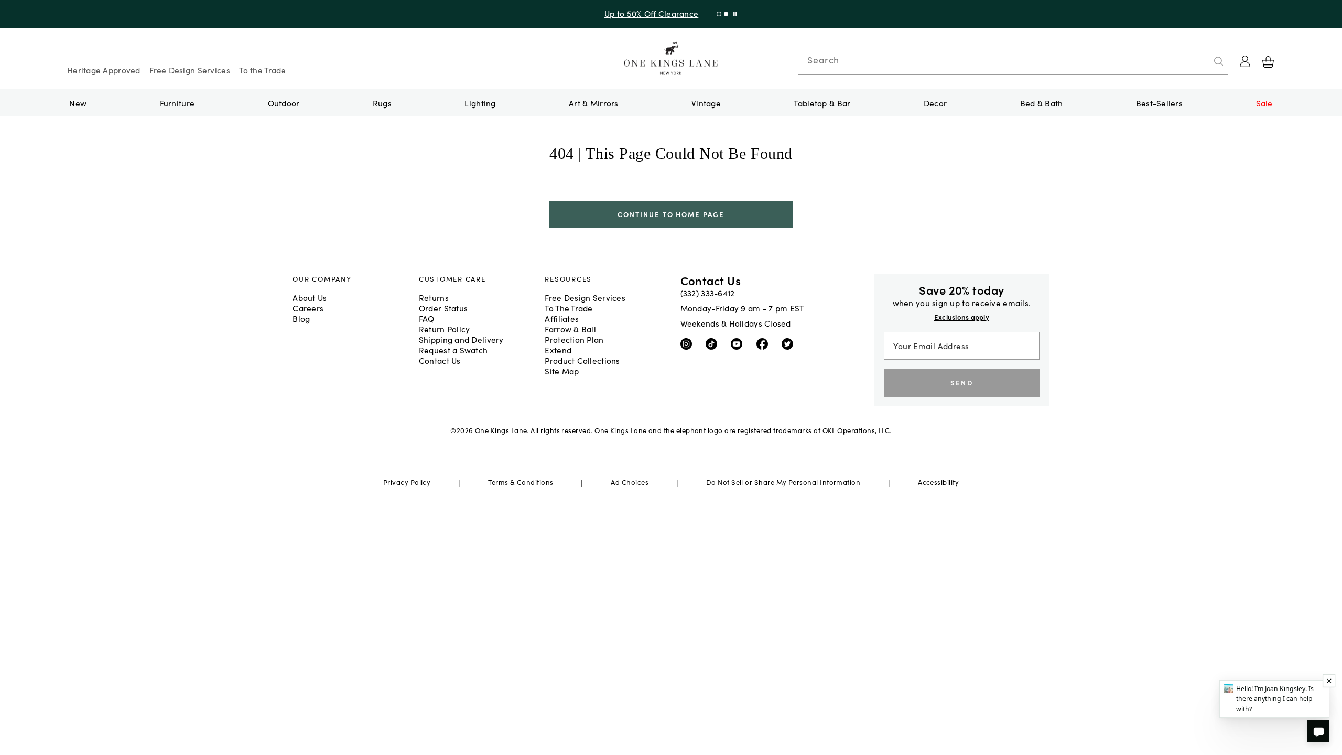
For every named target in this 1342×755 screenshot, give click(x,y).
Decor (935, 103)
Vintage (706, 103)
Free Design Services (189, 69)
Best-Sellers (1159, 103)
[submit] (1219, 61)
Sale (1264, 103)
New (77, 103)
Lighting (479, 103)
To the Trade (262, 69)
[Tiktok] (714, 343)
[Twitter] (790, 343)
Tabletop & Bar (822, 103)
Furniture (177, 103)
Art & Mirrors (594, 103)
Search (823, 60)
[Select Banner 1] (726, 14)
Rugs (382, 103)
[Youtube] (739, 343)
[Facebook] (764, 343)
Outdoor (284, 103)
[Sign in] (1245, 61)
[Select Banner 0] (719, 14)
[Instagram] (688, 343)
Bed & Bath (1041, 103)
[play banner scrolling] (735, 14)
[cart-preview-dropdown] (1268, 62)
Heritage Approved (103, 69)
